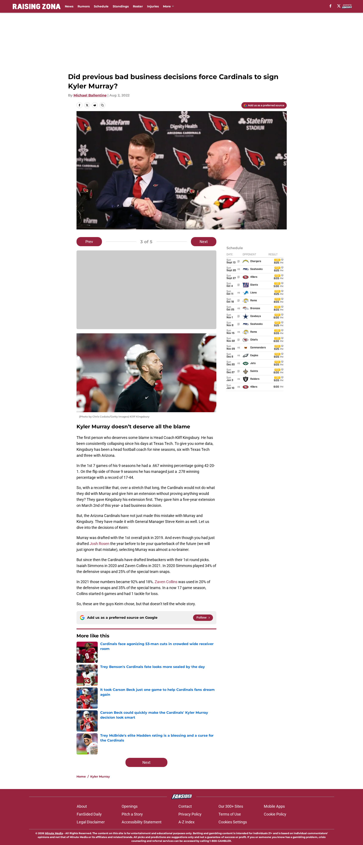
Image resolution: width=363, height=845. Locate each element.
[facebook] (330, 6)
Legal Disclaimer (91, 822)
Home (81, 776)
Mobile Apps (274, 806)
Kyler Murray (100, 776)
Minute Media (54, 833)
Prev (89, 241)
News (69, 6)
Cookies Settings (232, 822)
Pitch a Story (132, 814)
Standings (121, 6)
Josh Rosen (99, 543)
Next (204, 241)
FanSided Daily (89, 814)
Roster (138, 6)
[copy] (102, 105)
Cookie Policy (275, 814)
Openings (130, 806)
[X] (339, 6)
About (82, 806)
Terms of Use (229, 814)
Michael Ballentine (90, 95)
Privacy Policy (190, 814)
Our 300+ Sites (230, 806)
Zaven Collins (166, 582)
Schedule (101, 6)
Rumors (84, 6)
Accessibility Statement (141, 822)
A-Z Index (186, 822)
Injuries (153, 6)
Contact (185, 806)
